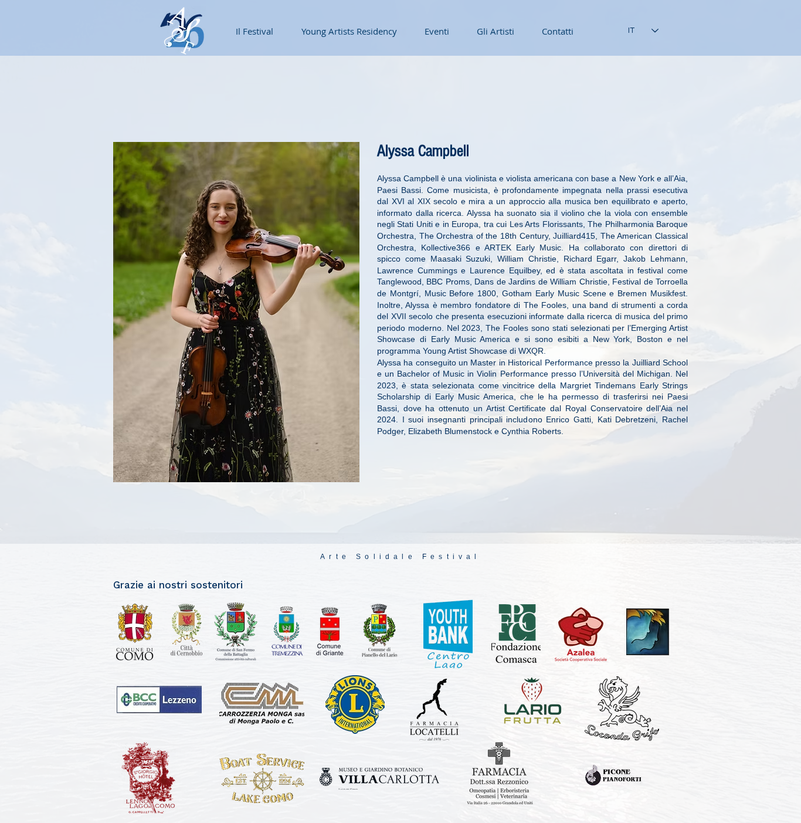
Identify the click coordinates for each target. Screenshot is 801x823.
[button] (432, 31)
